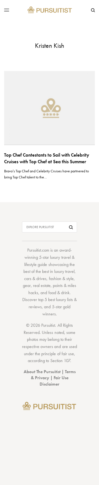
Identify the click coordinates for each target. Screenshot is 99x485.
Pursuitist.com (38, 250)
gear (27, 285)
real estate (42, 285)
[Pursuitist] (49, 10)
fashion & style (61, 278)
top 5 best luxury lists (55, 299)
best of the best (36, 271)
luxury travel (64, 271)
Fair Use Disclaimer (54, 381)
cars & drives (35, 278)
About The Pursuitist (42, 372)
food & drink (59, 293)
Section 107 (60, 360)
